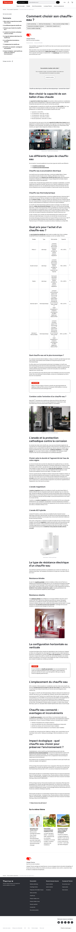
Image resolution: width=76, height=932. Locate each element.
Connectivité (32, 907)
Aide (64, 2)
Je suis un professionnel (59, 6)
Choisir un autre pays (66, 928)
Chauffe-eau (32, 895)
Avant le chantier (49, 884)
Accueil (4, 9)
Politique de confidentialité (17, 928)
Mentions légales (35, 928)
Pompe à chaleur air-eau (35, 901)
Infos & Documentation (37, 6)
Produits (28, 6)
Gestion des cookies (6, 928)
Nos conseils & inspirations (12, 9)
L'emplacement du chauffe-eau (11, 44)
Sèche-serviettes (33, 892)
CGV (25, 928)
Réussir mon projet (21, 6)
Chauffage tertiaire (34, 886)
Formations (48, 889)
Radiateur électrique (34, 884)
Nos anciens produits (34, 910)
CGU (29, 928)
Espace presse (65, 886)
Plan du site (42, 928)
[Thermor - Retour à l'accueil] (8, 2)
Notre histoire (65, 889)
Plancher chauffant (33, 904)
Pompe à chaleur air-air (34, 898)
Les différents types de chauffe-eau (12, 25)
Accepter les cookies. (50, 77)
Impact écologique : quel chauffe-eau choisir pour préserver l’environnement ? (13, 52)
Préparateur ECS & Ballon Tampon (36, 889)
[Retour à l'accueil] (8, 881)
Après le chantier (49, 886)
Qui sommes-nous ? (66, 884)
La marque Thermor (48, 6)
